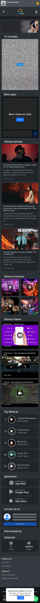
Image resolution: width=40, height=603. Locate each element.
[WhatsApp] (4, 596)
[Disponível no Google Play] (20, 492)
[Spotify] (4, 599)
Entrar (20, 120)
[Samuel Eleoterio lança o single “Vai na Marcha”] (20, 250)
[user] (36, 11)
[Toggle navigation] (3, 11)
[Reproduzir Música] (11, 419)
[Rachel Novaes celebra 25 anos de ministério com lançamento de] (20, 205)
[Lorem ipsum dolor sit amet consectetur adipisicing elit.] (10, 287)
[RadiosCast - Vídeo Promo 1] (20, 335)
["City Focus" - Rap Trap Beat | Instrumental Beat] (20, 364)
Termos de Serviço (8, 575)
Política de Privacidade (10, 578)
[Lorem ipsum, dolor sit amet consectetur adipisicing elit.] (29, 287)
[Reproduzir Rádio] (37, 3)
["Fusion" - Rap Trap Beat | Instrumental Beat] (20, 393)
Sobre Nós (5, 562)
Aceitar (20, 598)
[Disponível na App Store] (20, 500)
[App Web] (20, 483)
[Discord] (34, 596)
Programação (6, 566)
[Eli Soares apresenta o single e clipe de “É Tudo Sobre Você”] (20, 162)
